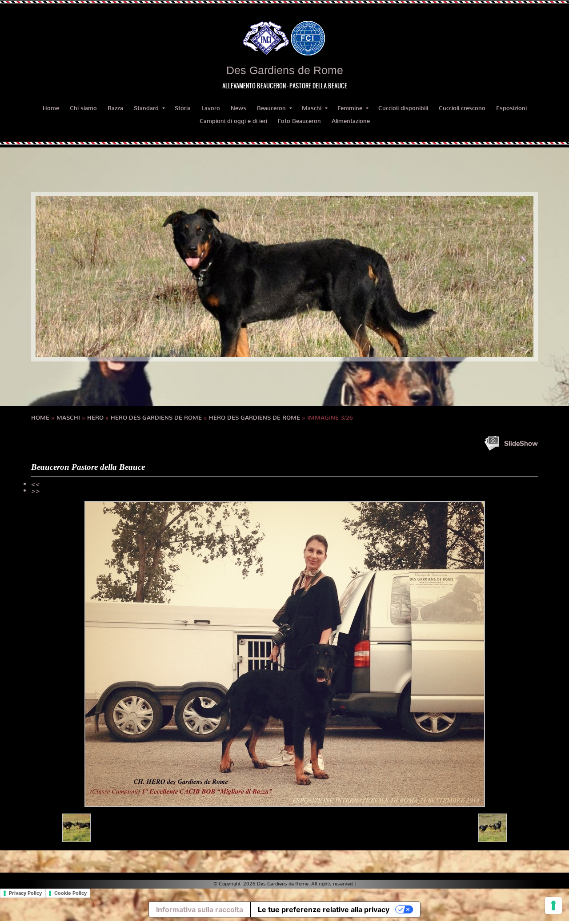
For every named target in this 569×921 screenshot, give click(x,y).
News (238, 108)
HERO (95, 417)
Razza (115, 108)
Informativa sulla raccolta (199, 909)
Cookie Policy (70, 893)
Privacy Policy (25, 893)
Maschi (311, 108)
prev (60, 276)
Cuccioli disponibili (403, 108)
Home (51, 108)
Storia (183, 108)
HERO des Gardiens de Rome (156, 417)
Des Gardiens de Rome (284, 70)
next (508, 276)
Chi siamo (83, 108)
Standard (146, 108)
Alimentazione (351, 121)
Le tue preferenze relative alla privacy (323, 909)
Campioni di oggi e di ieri (233, 121)
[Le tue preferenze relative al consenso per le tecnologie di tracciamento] (553, 905)
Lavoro (210, 108)
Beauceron (271, 108)
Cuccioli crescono (462, 108)
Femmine (349, 108)
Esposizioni (511, 108)
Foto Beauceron (299, 121)
